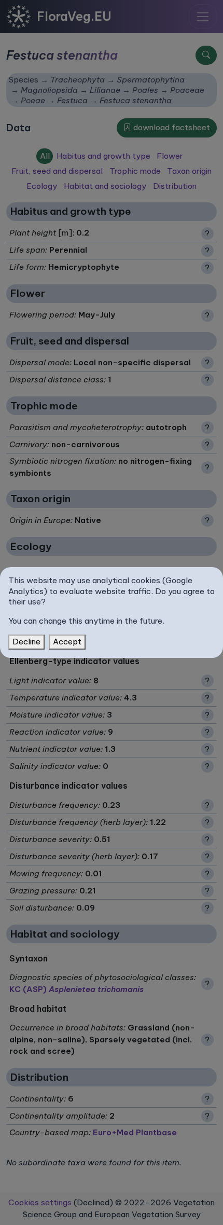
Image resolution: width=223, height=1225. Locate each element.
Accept (67, 641)
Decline (26, 641)
